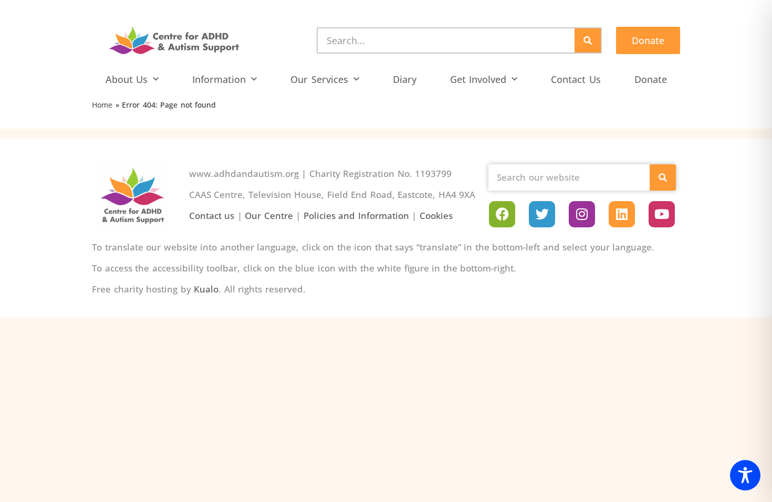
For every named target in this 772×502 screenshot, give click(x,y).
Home (102, 105)
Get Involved (478, 79)
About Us (127, 79)
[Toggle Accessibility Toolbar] (745, 475)
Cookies (436, 216)
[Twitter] (542, 214)
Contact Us (576, 79)
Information (219, 79)
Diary (404, 79)
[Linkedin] (622, 214)
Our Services (319, 79)
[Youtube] (662, 214)
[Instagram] (582, 214)
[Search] (588, 40)
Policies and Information (356, 216)
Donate (650, 79)
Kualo (206, 289)
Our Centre (269, 216)
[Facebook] (502, 214)
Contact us (212, 216)
